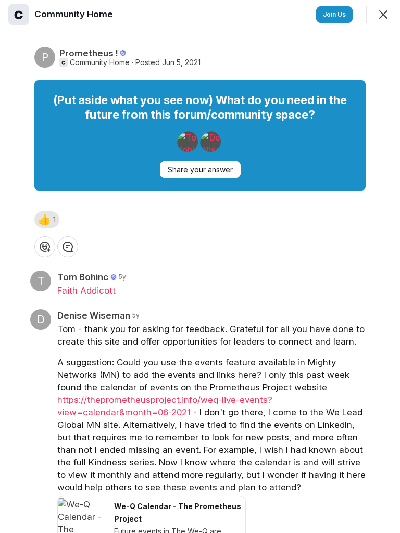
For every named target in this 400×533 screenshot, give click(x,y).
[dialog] (200, 266)
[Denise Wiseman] (210, 141)
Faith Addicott (86, 290)
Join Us (334, 14)
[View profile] (18, 14)
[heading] (74, 14)
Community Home (100, 62)
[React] (45, 247)
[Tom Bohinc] (187, 141)
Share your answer (200, 169)
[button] (46, 219)
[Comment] (67, 246)
